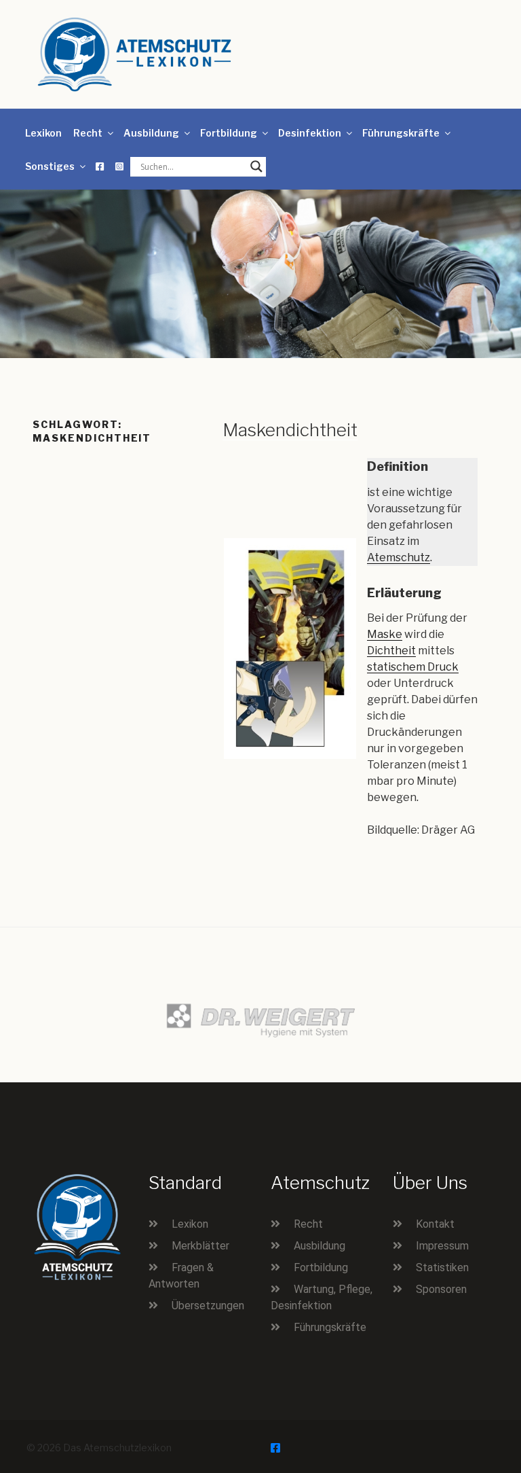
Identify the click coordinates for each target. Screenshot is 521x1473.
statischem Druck (413, 666)
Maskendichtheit (290, 429)
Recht (87, 133)
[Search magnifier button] (256, 166)
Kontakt (435, 1224)
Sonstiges (50, 166)
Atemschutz (398, 557)
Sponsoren (441, 1289)
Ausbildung (151, 133)
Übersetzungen (208, 1305)
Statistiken (442, 1267)
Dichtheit (391, 650)
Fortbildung (228, 133)
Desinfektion (309, 133)
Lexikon (43, 133)
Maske (384, 634)
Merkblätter (200, 1245)
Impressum (442, 1245)
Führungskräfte (401, 133)
